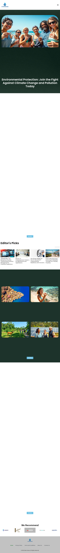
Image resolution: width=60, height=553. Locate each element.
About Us (40, 545)
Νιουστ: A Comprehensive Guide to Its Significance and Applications (22, 260)
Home (11, 545)
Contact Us (47, 545)
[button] (58, 5)
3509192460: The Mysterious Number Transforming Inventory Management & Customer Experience (7, 261)
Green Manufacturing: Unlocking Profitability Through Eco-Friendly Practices (52, 260)
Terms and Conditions (30, 545)
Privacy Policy (18, 545)
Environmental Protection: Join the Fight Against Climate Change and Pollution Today (30, 83)
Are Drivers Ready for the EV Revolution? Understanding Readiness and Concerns (37, 260)
